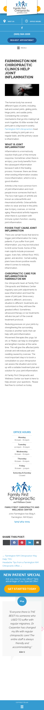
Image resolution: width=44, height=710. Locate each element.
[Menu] (22, 707)
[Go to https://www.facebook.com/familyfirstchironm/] (22, 28)
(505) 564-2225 (22, 34)
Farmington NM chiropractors (19, 129)
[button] (22, 589)
